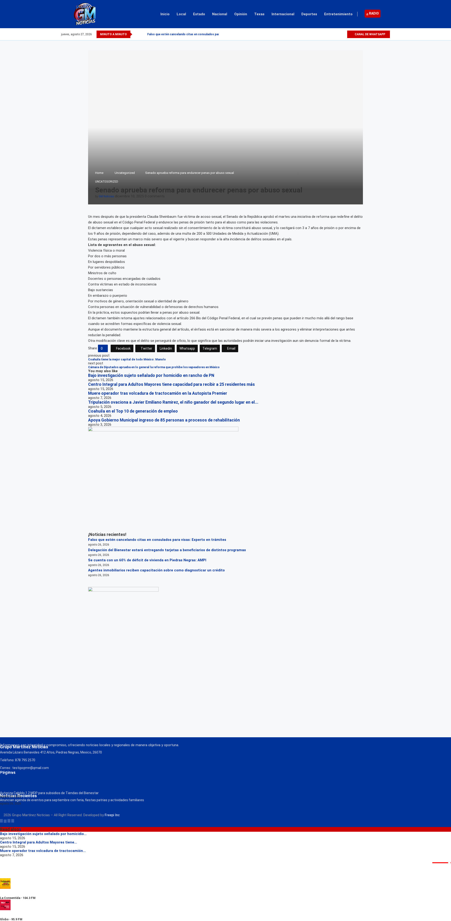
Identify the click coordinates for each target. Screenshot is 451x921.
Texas (259, 14)
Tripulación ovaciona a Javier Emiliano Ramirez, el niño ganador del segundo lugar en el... (173, 402)
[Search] (387, 14)
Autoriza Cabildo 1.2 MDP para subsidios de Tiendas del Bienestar (49, 793)
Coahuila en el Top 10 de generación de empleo (133, 411)
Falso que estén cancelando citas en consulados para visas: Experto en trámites (157, 540)
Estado (199, 14)
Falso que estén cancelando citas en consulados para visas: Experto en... (197, 34)
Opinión (240, 14)
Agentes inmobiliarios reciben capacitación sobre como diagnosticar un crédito (156, 570)
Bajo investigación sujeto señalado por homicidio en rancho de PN (151, 375)
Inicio (165, 14)
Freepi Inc (112, 815)
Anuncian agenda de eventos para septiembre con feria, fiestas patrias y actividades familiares (72, 800)
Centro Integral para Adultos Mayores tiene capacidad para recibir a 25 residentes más (171, 384)
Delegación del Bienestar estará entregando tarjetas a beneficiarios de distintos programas (167, 550)
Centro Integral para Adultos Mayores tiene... (38, 842)
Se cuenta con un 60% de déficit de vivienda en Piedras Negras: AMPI (147, 560)
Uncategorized (125, 173)
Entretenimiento (338, 14)
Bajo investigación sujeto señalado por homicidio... (43, 834)
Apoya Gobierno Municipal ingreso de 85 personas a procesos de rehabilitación (164, 420)
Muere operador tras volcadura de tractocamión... (43, 851)
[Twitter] (332, 34)
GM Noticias (106, 196)
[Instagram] (337, 34)
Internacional (283, 14)
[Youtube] (343, 34)
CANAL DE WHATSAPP (369, 34)
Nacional (219, 14)
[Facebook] (327, 34)
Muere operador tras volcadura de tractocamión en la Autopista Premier (157, 393)
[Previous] (136, 34)
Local (181, 14)
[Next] (142, 34)
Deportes (309, 14)
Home (99, 173)
